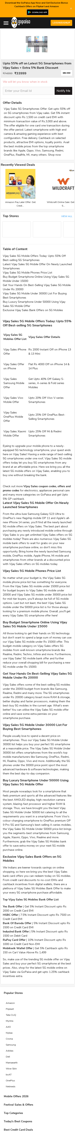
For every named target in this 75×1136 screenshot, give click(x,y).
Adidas (9, 1050)
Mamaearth (12, 1062)
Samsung (11, 1044)
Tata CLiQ (11, 1015)
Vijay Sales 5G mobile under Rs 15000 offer (35, 642)
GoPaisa (26, 972)
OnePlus (10, 1080)
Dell (8, 1056)
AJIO (8, 1026)
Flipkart (10, 1009)
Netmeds (10, 1086)
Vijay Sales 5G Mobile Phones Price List (27, 273)
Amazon (10, 1003)
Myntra (9, 1020)
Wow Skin (11, 1068)
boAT (9, 1074)
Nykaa (9, 1032)
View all (66, 216)
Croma (9, 1038)
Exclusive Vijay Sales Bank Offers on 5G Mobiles (33, 310)
